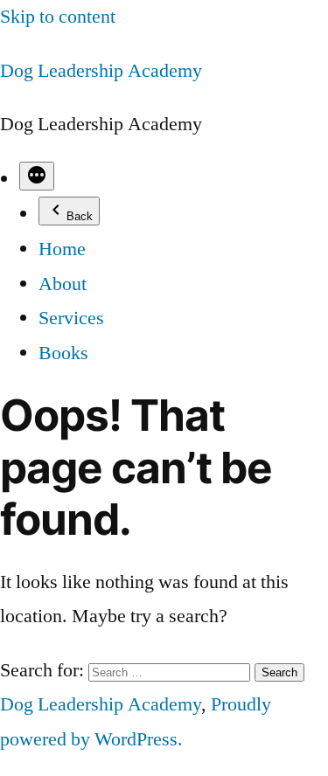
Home (62, 249)
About (62, 284)
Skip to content (57, 16)
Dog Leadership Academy (101, 71)
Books (63, 353)
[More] (36, 176)
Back (79, 216)
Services (71, 318)
